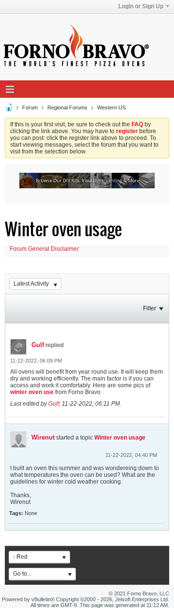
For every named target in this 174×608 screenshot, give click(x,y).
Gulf (37, 345)
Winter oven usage (119, 437)
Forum (30, 107)
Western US (111, 107)
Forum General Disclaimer (44, 248)
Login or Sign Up (140, 6)
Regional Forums (67, 107)
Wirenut (43, 437)
